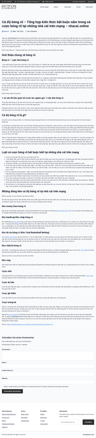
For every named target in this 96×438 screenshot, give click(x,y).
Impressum (5, 418)
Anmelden (24, 418)
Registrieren (25, 421)
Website (4, 378)
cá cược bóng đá (13, 314)
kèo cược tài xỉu (11, 237)
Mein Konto (91, 1)
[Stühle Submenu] (59, 7)
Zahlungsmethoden (8, 424)
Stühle (56, 7)
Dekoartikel (89, 7)
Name (4, 362)
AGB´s (4, 421)
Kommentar (6, 349)
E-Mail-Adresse (8, 370)
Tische (78, 7)
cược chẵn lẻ (85, 250)
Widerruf (5, 427)
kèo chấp (17, 222)
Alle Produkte (44, 7)
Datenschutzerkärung (9, 414)
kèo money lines (62, 211)
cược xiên (90, 276)
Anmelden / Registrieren (79, 1)
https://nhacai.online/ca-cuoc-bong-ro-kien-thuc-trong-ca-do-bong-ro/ (30, 324)
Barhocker (68, 7)
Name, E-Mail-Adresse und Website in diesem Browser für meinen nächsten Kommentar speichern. (36, 386)
